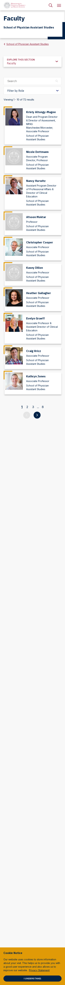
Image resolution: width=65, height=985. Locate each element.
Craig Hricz (33, 351)
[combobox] (32, 61)
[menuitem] (50, 5)
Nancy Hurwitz (36, 181)
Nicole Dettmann (37, 152)
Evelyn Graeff (35, 318)
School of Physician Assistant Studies (27, 44)
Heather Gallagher (38, 293)
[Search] (50, 5)
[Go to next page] (37, 415)
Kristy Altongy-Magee (41, 112)
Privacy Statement (39, 970)
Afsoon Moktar (36, 217)
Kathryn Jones (36, 376)
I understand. (32, 978)
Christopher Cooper (39, 242)
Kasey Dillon (34, 267)
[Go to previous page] (26, 415)
